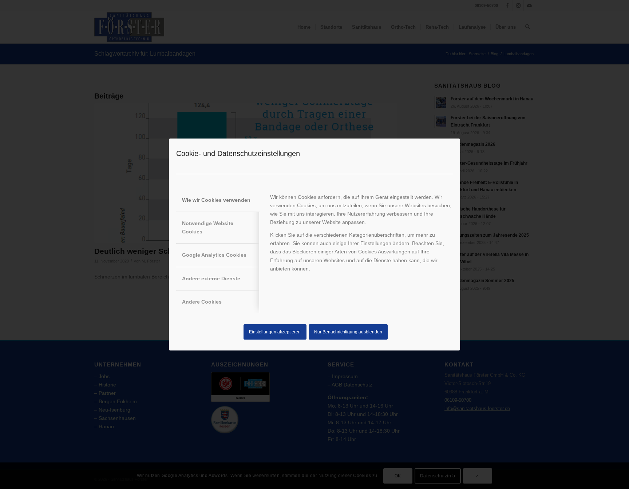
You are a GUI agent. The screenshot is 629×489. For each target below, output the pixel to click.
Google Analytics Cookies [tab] (214, 255)
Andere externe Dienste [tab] (211, 278)
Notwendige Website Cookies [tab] (207, 227)
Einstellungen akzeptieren (275, 331)
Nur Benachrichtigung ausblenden (348, 331)
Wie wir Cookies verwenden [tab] (216, 200)
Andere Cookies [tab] (202, 302)
